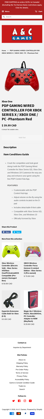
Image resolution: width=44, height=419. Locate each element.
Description (10, 147)
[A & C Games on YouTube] (30, 401)
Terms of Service (22, 373)
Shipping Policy (22, 363)
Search (22, 389)
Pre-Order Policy (22, 370)
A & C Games (21, 409)
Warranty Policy (22, 366)
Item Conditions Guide (16, 154)
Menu (7, 11)
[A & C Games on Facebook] (19, 401)
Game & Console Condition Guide (22, 383)
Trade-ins (22, 386)
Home (4, 50)
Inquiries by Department (22, 347)
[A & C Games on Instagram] (24, 401)
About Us (22, 360)
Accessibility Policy (22, 379)
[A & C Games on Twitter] (13, 401)
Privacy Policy (22, 376)
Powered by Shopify (34, 409)
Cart (40, 11)
